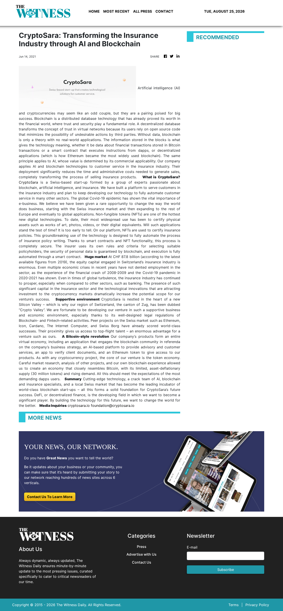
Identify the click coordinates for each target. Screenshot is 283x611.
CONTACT (164, 11)
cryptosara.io (79, 405)
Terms (233, 605)
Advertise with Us (141, 554)
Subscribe (225, 569)
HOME (94, 11)
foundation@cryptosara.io (112, 405)
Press (141, 547)
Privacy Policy (257, 605)
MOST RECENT (116, 11)
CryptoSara (28, 182)
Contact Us (141, 562)
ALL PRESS (142, 11)
